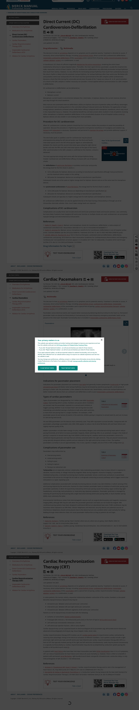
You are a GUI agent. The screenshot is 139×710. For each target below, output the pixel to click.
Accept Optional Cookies (47, 368)
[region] (69, 355)
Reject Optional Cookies (68, 368)
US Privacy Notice (61, 345)
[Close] (101, 340)
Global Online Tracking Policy (78, 345)
